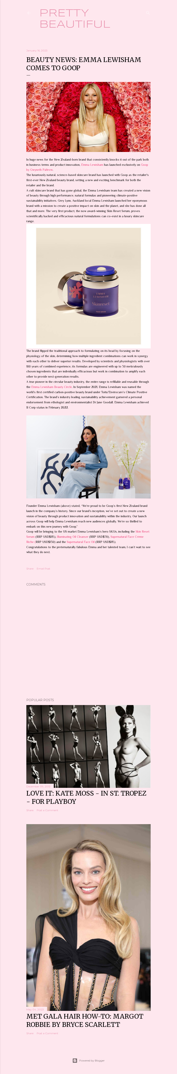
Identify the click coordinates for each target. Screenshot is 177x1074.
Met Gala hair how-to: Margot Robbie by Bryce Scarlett (84, 1020)
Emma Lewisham (92, 164)
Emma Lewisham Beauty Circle (51, 387)
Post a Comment (47, 810)
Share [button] (29, 568)
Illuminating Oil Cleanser (72, 536)
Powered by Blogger (92, 1060)
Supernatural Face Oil (81, 542)
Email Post (43, 568)
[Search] (148, 12)
